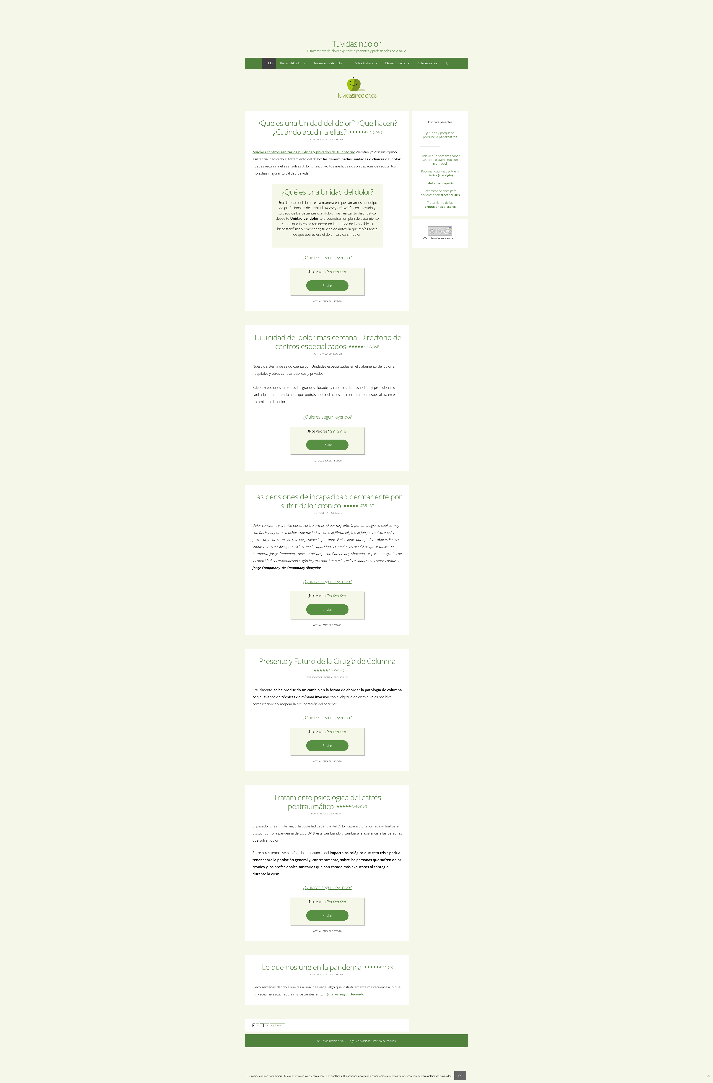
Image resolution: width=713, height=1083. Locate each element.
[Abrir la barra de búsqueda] (446, 63)
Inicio (269, 63)
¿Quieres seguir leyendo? (327, 257)
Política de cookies (384, 1041)
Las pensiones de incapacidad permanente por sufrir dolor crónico (327, 501)
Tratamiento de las (440, 204)
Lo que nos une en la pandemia (327, 967)
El (440, 183)
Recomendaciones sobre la (440, 173)
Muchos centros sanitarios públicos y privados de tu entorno (304, 152)
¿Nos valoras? (318, 271)
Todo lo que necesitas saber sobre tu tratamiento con (440, 160)
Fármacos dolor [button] (395, 63)
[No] (708, 1075)
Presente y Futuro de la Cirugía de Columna (327, 664)
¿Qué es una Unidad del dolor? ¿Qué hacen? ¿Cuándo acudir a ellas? (327, 127)
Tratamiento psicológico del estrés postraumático (327, 801)
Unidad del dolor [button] (291, 63)
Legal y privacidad (359, 1041)
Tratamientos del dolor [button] (328, 63)
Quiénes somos (427, 63)
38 (266, 1025)
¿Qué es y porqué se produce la (440, 135)
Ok (460, 1075)
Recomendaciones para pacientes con (440, 193)
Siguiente (277, 1025)
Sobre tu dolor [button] (364, 63)
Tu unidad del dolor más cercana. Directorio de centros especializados (327, 341)
